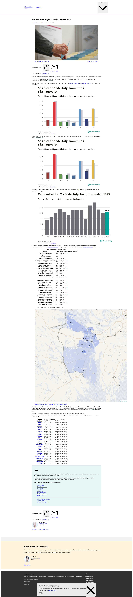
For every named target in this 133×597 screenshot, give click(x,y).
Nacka (39, 429)
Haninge (39, 451)
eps (55, 133)
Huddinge (39, 446)
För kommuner (89, 580)
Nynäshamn (39, 461)
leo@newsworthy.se (43, 523)
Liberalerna (40, 491)
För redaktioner (89, 578)
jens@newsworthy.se (35, 558)
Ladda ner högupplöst (92, 61)
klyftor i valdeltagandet (42, 502)
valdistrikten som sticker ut (43, 499)
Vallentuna (39, 431)
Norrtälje (39, 454)
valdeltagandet (40, 500)
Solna (39, 448)
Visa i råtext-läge (45, 73)
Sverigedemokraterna (86, 83)
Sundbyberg (39, 458)
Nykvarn (39, 434)
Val (41, 22)
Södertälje (39, 453)
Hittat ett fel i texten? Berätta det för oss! (40, 529)
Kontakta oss (27, 581)
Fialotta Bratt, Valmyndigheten (42, 61)
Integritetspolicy (51, 590)
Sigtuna (40, 443)
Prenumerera (27, 565)
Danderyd (39, 421)
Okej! (40, 593)
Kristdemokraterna (41, 492)
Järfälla (40, 449)
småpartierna (40, 495)
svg (53, 133)
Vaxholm (39, 426)
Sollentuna (39, 436)
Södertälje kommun (36, 22)
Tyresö (39, 441)
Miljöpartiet (40, 488)
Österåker (39, 427)
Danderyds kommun (53, 247)
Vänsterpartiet (40, 485)
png (51, 133)
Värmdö (39, 439)
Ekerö (39, 432)
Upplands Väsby (39, 456)
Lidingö (39, 422)
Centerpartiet (40, 489)
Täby (39, 424)
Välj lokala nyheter (103, 2)
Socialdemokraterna (74, 83)
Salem (39, 438)
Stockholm (39, 460)
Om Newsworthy (89, 576)
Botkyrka (39, 463)
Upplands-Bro (39, 444)
